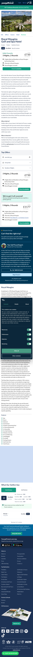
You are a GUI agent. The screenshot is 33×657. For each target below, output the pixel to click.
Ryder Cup (3, 572)
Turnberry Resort (5, 584)
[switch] (29, 334)
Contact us (19, 563)
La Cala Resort (20, 586)
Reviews (23, 34)
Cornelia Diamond (21, 582)
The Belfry (3, 569)
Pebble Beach (20, 591)
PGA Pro (19, 594)
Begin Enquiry (16, 274)
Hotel (17, 34)
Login (19, 2)
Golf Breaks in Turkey (22, 584)
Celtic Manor (4, 574)
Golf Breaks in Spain (22, 579)
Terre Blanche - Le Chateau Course (19, 217)
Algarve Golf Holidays (22, 574)
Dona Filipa (4, 594)
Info (2, 34)
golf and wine (10, 144)
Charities (3, 558)
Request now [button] (16, 623)
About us (3, 553)
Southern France (15, 44)
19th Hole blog (4, 563)
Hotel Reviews (8, 490)
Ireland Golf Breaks (5, 591)
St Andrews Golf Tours (6, 582)
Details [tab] (16, 304)
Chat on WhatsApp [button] (11, 653)
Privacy (19, 561)
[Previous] (4, 21)
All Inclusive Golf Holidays (23, 589)
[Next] (29, 21)
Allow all (16, 350)
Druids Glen (4, 579)
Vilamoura (19, 572)
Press (2, 561)
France (8, 44)
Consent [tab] (6, 304)
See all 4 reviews (16, 48)
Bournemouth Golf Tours (7, 586)
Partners (3, 600)
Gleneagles (3, 589)
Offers (7, 34)
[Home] (7, 2)
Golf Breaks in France (22, 569)
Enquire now (16, 533)
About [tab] (27, 304)
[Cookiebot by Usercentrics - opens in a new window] (24, 300)
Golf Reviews (24, 490)
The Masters (4, 577)
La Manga (19, 577)
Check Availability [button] (16, 68)
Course (13, 34)
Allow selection (16, 355)
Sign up (24, 2)
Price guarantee (21, 553)
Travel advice (20, 556)
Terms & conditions (21, 558)
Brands (3, 602)
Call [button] (17, 270)
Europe (3, 44)
